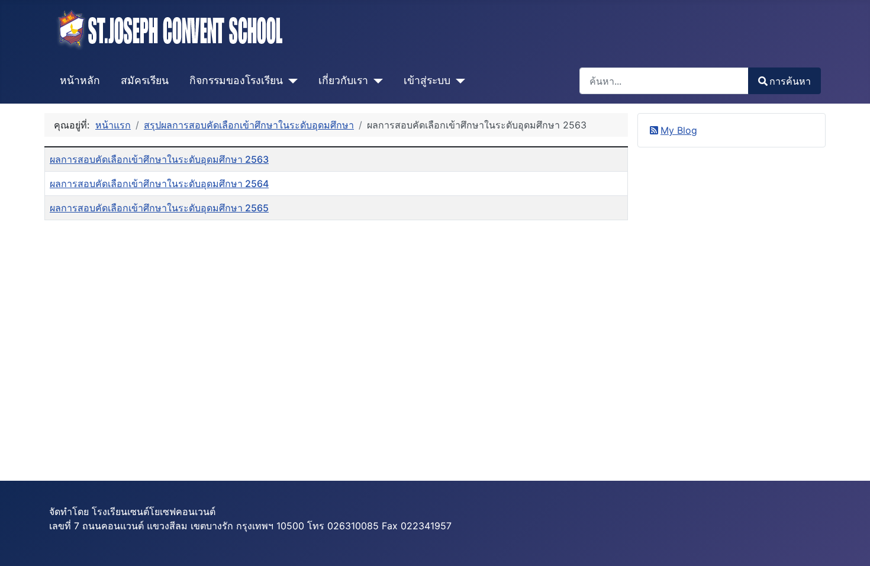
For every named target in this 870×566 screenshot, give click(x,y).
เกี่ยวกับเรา (343, 80)
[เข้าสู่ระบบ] (457, 80)
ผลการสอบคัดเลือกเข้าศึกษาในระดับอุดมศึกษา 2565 (159, 208)
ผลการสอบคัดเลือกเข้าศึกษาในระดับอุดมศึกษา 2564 (159, 183)
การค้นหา (790, 81)
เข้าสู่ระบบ (427, 80)
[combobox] (664, 80)
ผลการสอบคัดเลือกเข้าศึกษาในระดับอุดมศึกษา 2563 (159, 159)
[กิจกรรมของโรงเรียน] (290, 80)
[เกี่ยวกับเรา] (375, 80)
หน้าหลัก (80, 80)
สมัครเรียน (145, 80)
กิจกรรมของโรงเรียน (236, 80)
